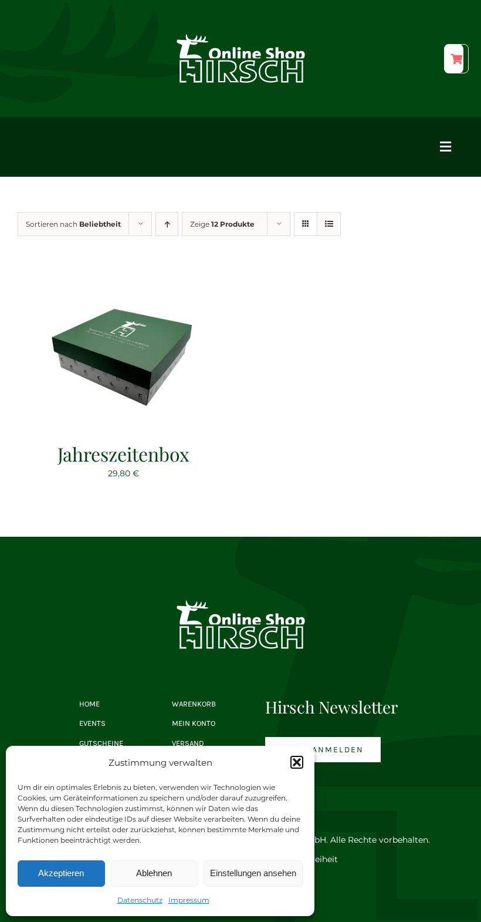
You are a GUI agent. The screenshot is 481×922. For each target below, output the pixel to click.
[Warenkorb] (453, 58)
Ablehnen (154, 873)
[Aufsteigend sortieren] (166, 224)
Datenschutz (139, 900)
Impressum (188, 900)
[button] (297, 762)
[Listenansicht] (328, 224)
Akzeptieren (61, 873)
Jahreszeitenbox (123, 453)
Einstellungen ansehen (253, 873)
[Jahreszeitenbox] (123, 278)
